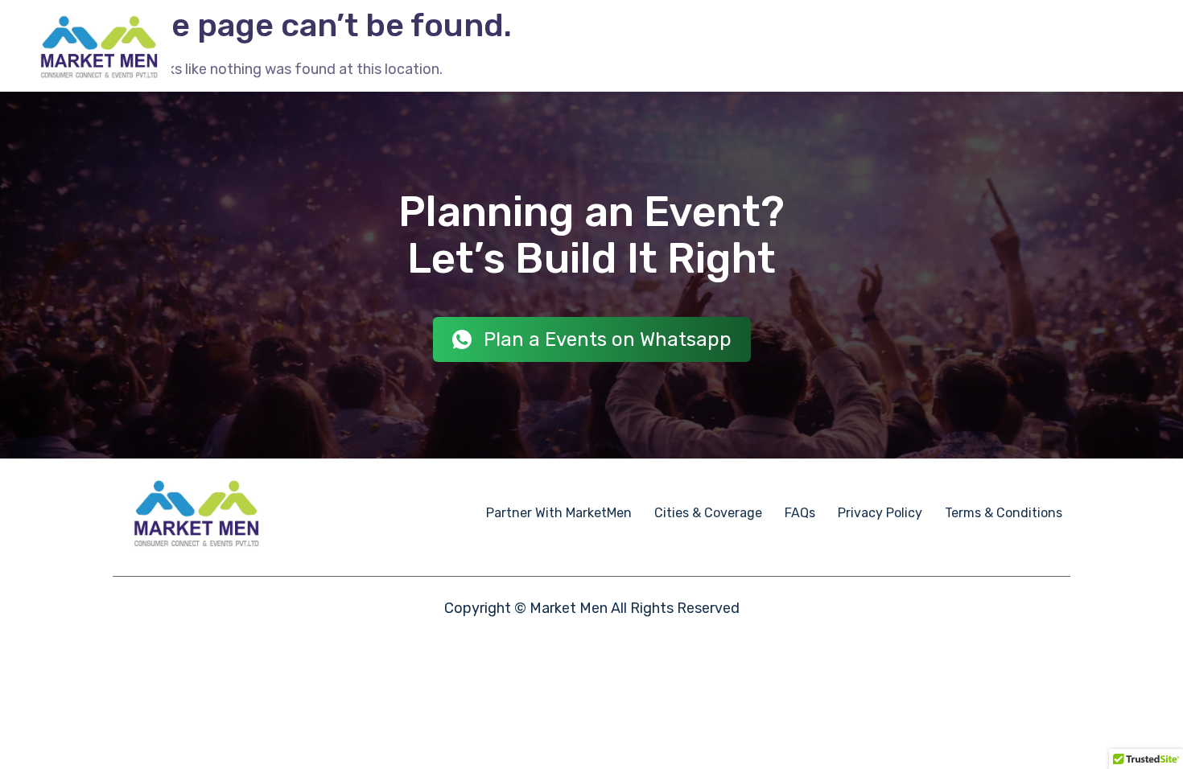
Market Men (569, 608)
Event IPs (752, 46)
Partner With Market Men (971, 46)
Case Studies (838, 46)
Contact (1114, 46)
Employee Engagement (636, 46)
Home (470, 46)
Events (527, 46)
